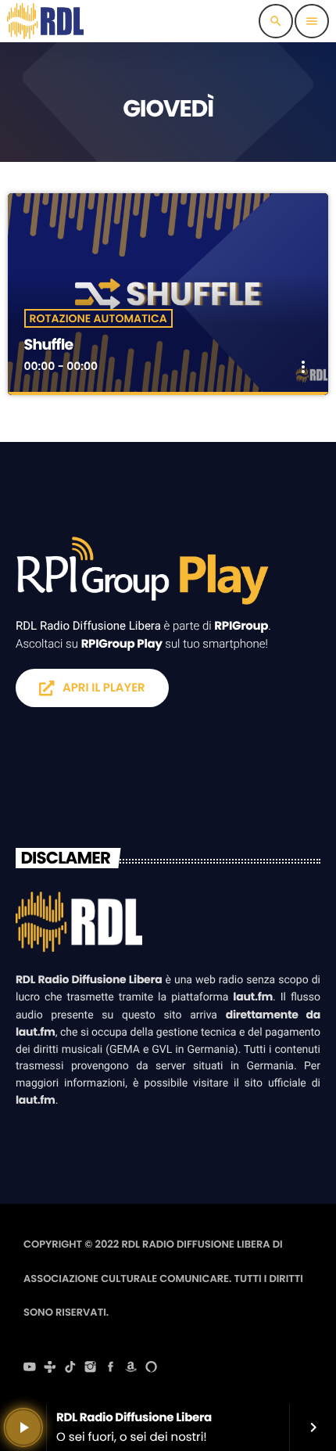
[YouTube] (29, 1369)
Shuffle (48, 344)
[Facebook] (111, 1369)
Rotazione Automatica (98, 318)
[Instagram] (90, 1369)
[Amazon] (131, 1369)
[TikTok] (70, 1369)
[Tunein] (50, 1369)
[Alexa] (151, 1369)
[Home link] (45, 21)
